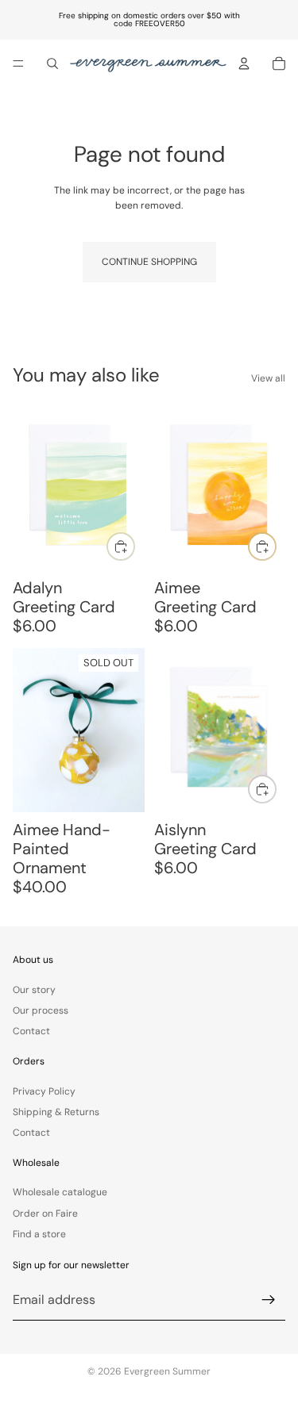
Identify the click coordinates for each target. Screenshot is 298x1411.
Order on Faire (45, 1213)
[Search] (52, 63)
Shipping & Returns (56, 1112)
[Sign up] (268, 1300)
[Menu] (18, 63)
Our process (40, 1010)
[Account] (243, 63)
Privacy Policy (44, 1090)
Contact (31, 1031)
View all (268, 378)
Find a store (39, 1234)
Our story (34, 989)
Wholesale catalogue (60, 1192)
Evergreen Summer (167, 1371)
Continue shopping (149, 261)
